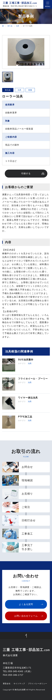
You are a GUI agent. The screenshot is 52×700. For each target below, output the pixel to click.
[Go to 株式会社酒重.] (3, 26)
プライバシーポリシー (37, 683)
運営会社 (7, 683)
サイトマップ (19, 683)
